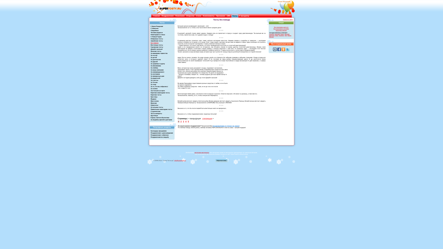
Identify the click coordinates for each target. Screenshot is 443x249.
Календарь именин (281, 30)
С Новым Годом (156, 37)
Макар (289, 35)
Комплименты (208, 16)
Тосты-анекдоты (156, 113)
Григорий (277, 34)
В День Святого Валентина (160, 118)
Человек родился (157, 32)
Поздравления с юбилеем (160, 135)
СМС (228, 16)
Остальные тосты (157, 107)
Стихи (198, 16)
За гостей (154, 55)
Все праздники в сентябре (281, 29)
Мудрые (153, 99)
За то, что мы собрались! (159, 86)
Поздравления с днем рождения (162, 133)
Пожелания (179, 16)
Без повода (155, 43)
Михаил (271, 37)
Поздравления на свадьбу (160, 137)
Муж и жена (155, 101)
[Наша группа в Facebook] (279, 49)
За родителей (155, 78)
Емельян (271, 35)
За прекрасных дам (157, 76)
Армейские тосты (157, 41)
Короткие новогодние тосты (160, 93)
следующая (207, 119)
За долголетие (156, 59)
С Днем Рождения (157, 26)
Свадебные (155, 30)
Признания (220, 16)
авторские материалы (202, 152)
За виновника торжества (159, 53)
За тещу (153, 84)
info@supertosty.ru (180, 160)
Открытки (190, 16)
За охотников (155, 74)
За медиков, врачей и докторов (161, 120)
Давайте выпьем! (157, 49)
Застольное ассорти (158, 91)
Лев (286, 35)
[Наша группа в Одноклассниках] (283, 49)
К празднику (244, 16)
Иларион (281, 35)
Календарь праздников (158, 131)
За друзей (154, 61)
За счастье (154, 80)
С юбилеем (154, 28)
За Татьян (154, 82)
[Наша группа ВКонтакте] (275, 49)
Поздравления (168, 16)
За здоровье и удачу (158, 64)
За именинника (156, 66)
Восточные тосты (157, 45)
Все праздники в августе (281, 27)
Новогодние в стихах (158, 35)
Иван (276, 35)
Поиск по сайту (288, 19)
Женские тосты (156, 51)
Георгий (271, 34)
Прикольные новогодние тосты (161, 109)
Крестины (154, 97)
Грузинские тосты (157, 47)
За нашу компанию (157, 70)
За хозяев (154, 88)
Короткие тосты (156, 95)
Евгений (287, 34)
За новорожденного (157, 72)
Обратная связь (222, 160)
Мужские (154, 103)
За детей (154, 57)
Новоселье (154, 105)
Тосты (234, 16)
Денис (282, 34)
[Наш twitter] (287, 49)
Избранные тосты (157, 39)
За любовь (154, 68)
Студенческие (155, 111)
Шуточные (154, 115)
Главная (156, 16)
